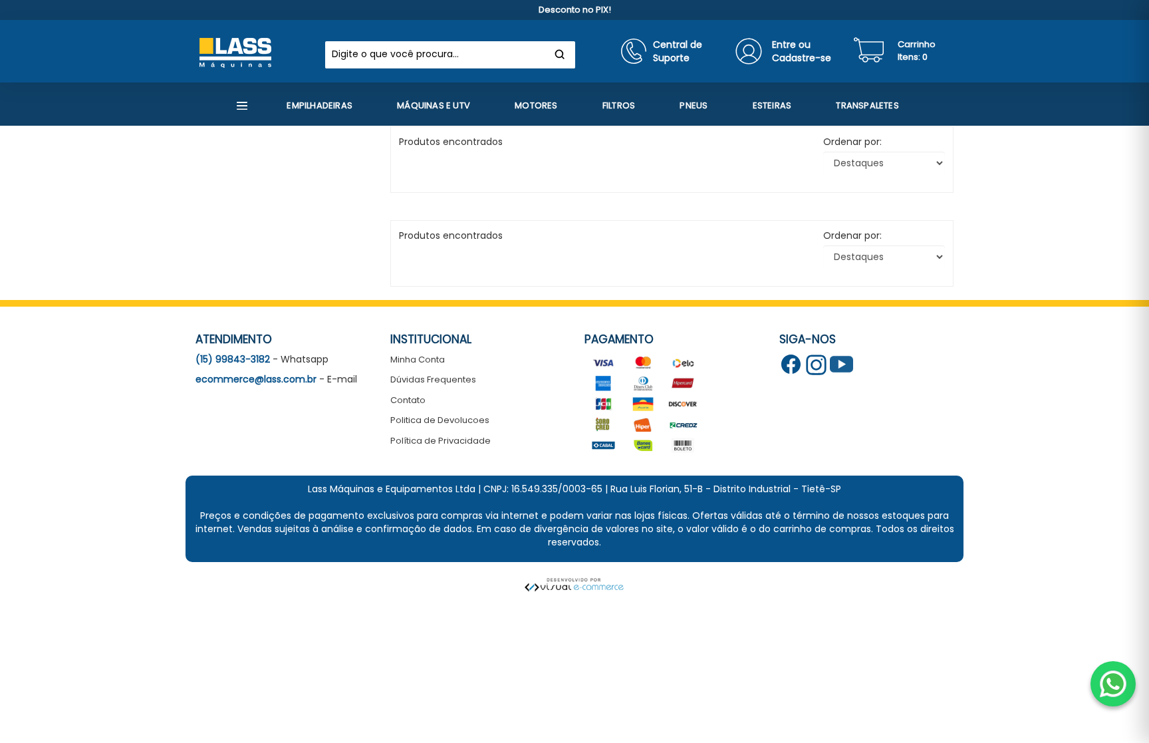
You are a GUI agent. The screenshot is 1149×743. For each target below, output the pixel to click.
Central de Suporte (677, 51)
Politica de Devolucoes (439, 420)
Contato (408, 400)
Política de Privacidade (440, 440)
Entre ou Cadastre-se (801, 51)
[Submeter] (560, 54)
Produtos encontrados (451, 235)
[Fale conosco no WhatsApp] (1113, 683)
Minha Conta (417, 359)
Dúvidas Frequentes (433, 379)
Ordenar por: (852, 141)
